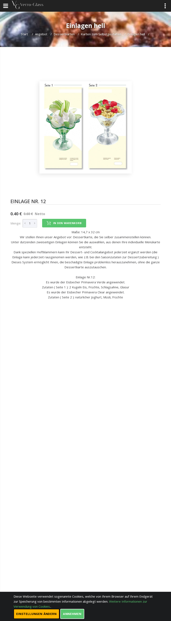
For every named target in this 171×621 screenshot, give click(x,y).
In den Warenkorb (67, 223)
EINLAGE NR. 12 (28, 201)
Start (25, 34)
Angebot (41, 34)
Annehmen (72, 614)
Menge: (15, 223)
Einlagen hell (136, 34)
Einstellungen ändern (36, 614)
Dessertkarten (64, 34)
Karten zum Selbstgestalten (101, 34)
